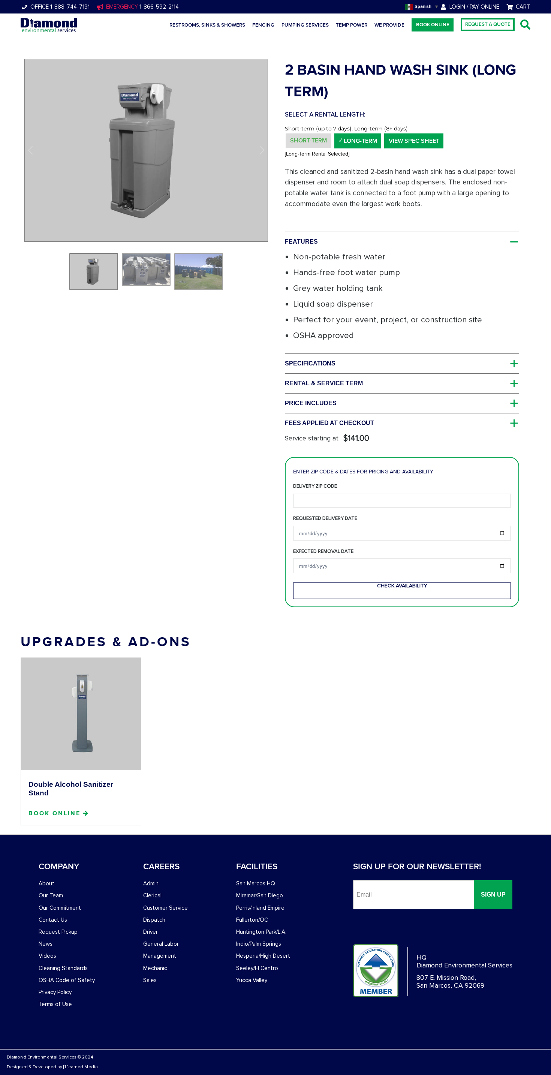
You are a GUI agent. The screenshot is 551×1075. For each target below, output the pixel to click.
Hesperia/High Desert (263, 955)
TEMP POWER (351, 25)
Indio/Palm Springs (258, 943)
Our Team (51, 895)
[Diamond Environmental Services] (49, 25)
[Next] (260, 150)
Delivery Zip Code (315, 486)
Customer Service (165, 907)
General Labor (161, 943)
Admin (151, 883)
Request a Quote (488, 24)
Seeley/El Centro (257, 968)
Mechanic (155, 968)
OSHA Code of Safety (67, 980)
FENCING (263, 25)
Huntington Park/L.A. (261, 931)
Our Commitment (60, 907)
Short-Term (308, 140)
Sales (150, 980)
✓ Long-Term (358, 141)
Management (159, 955)
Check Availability (402, 585)
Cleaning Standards (63, 968)
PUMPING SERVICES (305, 25)
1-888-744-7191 (69, 6)
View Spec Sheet (414, 141)
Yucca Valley (251, 980)
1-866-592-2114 (158, 6)
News (45, 943)
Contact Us (53, 919)
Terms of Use (55, 1004)
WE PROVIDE (389, 25)
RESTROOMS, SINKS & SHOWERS (207, 25)
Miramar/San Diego (259, 895)
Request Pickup (58, 931)
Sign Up (493, 894)
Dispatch (154, 919)
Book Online (432, 25)
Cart (523, 6)
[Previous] (31, 150)
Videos (47, 955)
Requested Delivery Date (325, 518)
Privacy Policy (55, 992)
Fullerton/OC (252, 919)
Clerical (152, 895)
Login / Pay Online (474, 6)
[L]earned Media (80, 1067)
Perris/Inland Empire (260, 907)
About (46, 883)
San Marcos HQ (255, 883)
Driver (150, 931)
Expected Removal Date (323, 551)
